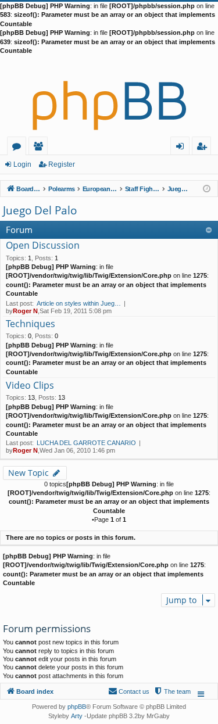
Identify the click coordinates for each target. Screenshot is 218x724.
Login (22, 164)
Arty (77, 715)
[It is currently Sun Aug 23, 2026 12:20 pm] (206, 188)
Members (40, 148)
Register (61, 164)
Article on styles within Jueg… (79, 303)
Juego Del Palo (40, 210)
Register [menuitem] (204, 148)
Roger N (25, 310)
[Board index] (109, 96)
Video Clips (30, 386)
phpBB (76, 706)
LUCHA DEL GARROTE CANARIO (86, 442)
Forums (19, 148)
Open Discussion (43, 246)
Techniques (30, 324)
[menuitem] (172, 691)
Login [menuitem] (182, 148)
